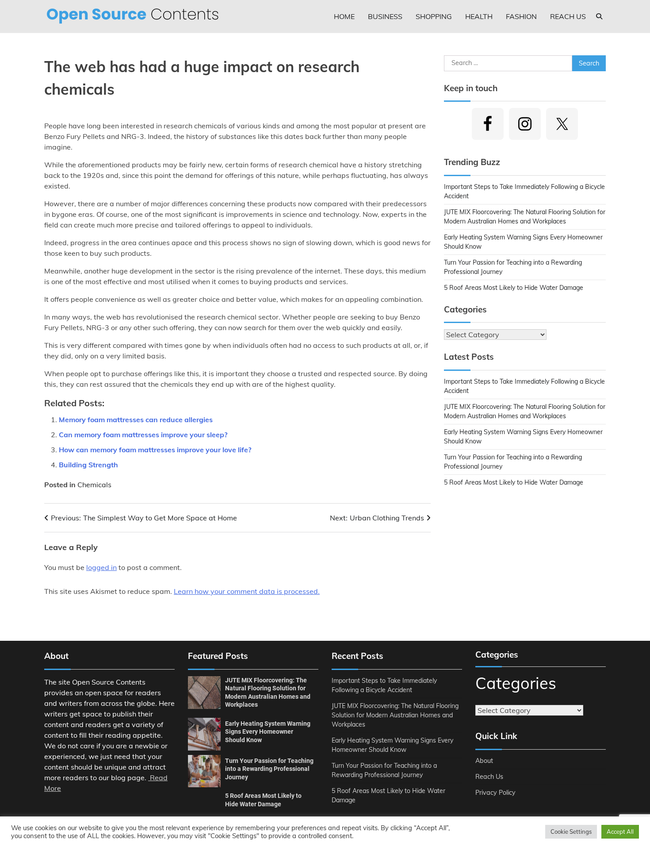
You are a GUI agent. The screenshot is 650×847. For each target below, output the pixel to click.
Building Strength (88, 464)
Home (344, 16)
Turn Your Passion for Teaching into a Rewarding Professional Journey (269, 769)
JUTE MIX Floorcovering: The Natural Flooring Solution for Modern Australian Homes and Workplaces (395, 715)
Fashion (521, 16)
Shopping (434, 16)
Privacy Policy (495, 793)
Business (385, 16)
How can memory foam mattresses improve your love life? (155, 449)
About (484, 761)
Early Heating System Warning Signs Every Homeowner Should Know (267, 731)
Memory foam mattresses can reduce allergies (136, 419)
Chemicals (94, 484)
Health (479, 16)
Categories (515, 683)
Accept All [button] (620, 831)
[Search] (599, 16)
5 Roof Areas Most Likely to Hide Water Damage (513, 288)
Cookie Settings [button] (571, 831)
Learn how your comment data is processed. (247, 591)
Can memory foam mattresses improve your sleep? (143, 434)
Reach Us (568, 16)
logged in (101, 567)
